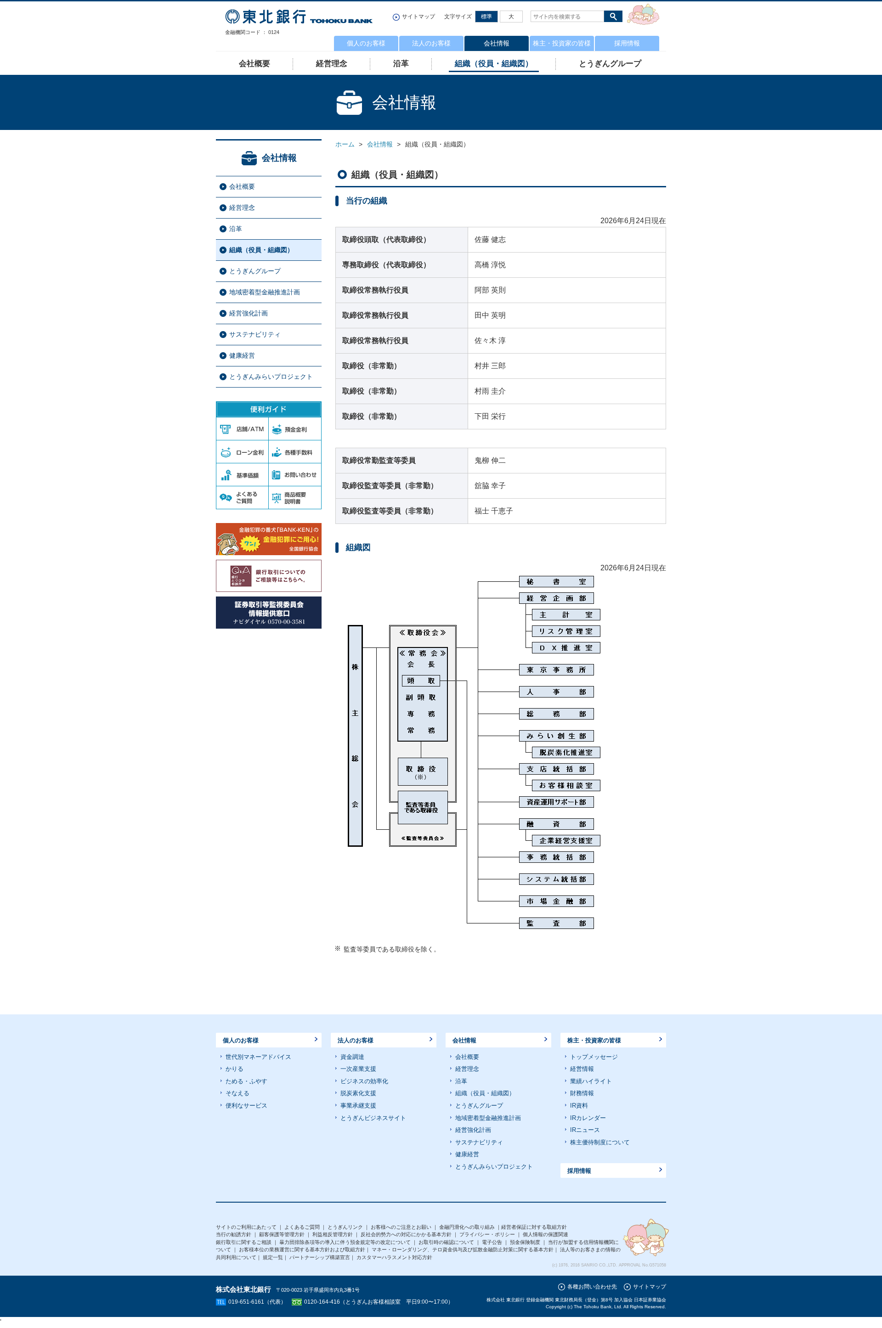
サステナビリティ (255, 334)
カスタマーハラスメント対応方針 (394, 1257)
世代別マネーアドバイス (258, 1056)
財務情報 (582, 1093)
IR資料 (579, 1105)
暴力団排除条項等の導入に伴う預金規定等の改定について (345, 1242)
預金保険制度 (525, 1242)
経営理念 (331, 63)
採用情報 (627, 43)
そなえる (237, 1093)
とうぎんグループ (610, 63)
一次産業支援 (358, 1068)
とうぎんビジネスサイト (373, 1117)
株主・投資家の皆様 (562, 43)
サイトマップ (418, 16)
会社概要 (242, 186)
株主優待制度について (600, 1142)
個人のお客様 (366, 43)
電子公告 (492, 1242)
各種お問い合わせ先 (592, 1286)
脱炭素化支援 (358, 1093)
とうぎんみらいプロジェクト (271, 376)
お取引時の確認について (446, 1242)
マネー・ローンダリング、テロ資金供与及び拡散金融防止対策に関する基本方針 (463, 1249)
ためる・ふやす (246, 1081)
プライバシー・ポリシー (487, 1234)
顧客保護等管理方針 (282, 1234)
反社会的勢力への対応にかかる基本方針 (406, 1234)
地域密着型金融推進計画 (264, 292)
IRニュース (585, 1129)
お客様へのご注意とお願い (401, 1227)
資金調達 (352, 1056)
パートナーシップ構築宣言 (319, 1257)
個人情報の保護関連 (545, 1234)
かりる (234, 1068)
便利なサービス (246, 1105)
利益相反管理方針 (332, 1234)
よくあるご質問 (302, 1227)
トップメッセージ (594, 1056)
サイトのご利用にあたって (246, 1227)
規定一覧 (273, 1257)
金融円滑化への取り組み (467, 1227)
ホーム (345, 144)
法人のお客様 (431, 43)
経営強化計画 (248, 313)
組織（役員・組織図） (494, 63)
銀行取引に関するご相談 (243, 1242)
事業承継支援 (358, 1105)
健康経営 (242, 355)
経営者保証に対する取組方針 (534, 1227)
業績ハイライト (591, 1081)
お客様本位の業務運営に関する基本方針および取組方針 (302, 1249)
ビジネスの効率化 (364, 1081)
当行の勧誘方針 (233, 1234)
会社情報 (496, 43)
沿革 (401, 63)
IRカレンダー (588, 1117)
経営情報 (582, 1068)
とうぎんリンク (345, 1227)
